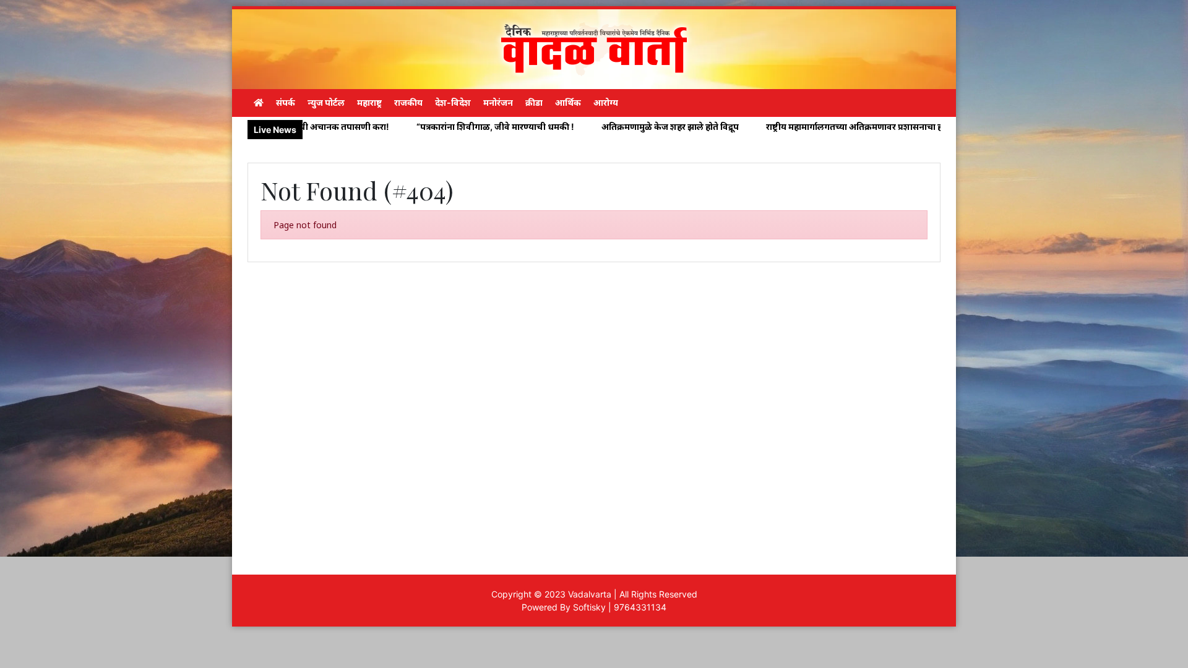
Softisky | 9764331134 (619, 607)
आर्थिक (568, 102)
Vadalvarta (589, 594)
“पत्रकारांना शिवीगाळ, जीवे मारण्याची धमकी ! (431, 126)
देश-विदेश (453, 102)
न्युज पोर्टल (326, 102)
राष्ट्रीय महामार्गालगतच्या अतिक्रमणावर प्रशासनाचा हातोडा (799, 126)
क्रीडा (534, 102)
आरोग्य (605, 102)
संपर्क (285, 102)
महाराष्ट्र (369, 102)
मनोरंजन (498, 102)
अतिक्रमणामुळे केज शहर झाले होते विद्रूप (605, 126)
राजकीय (408, 102)
